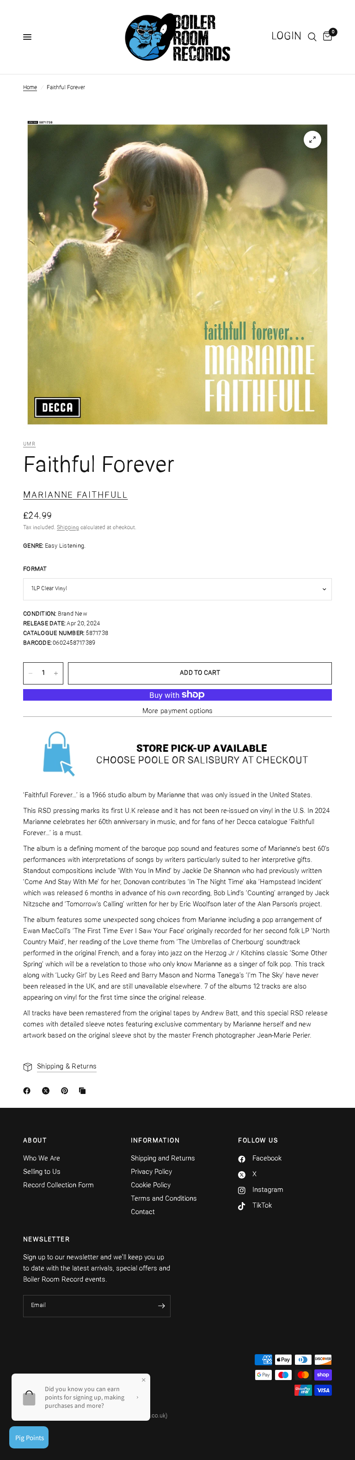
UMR (29, 444)
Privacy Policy (151, 1172)
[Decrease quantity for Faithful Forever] (30, 673)
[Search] (312, 37)
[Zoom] (312, 139)
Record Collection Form (58, 1185)
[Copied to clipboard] (84, 1090)
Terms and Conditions (164, 1199)
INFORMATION (155, 1141)
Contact (143, 1212)
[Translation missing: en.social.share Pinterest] (66, 1090)
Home (30, 88)
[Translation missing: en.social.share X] (47, 1090)
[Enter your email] (161, 1306)
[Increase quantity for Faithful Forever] (56, 673)
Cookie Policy (151, 1185)
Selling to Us (42, 1172)
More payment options (177, 711)
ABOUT (35, 1141)
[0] (326, 37)
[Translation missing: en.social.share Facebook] (28, 1090)
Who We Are (41, 1158)
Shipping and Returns (163, 1158)
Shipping (68, 528)
